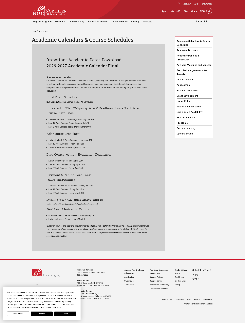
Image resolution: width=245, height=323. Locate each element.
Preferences (18, 314)
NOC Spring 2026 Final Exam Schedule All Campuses (70, 102)
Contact (35, 284)
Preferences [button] (57, 307)
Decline (42, 314)
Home (34, 31)
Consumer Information (159, 288)
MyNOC (178, 273)
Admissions (129, 273)
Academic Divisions (188, 50)
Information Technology (159, 285)
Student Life (129, 281)
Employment (179, 299)
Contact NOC (198, 11)
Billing (177, 285)
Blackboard (179, 277)
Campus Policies (156, 277)
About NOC (129, 285)
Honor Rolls (183, 101)
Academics (43, 31)
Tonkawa (186, 3)
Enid (196, 3)
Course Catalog (76, 21)
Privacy (196, 299)
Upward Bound (185, 133)
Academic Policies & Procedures (188, 57)
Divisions (60, 21)
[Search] (209, 10)
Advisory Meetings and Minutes (194, 65)
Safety (189, 299)
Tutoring (135, 21)
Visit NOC (175, 11)
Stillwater (207, 3)
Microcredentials (186, 117)
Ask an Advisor (185, 79)
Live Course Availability (190, 112)
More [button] (145, 21)
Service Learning (186, 128)
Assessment (184, 85)
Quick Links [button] (202, 21)
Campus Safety (156, 281)
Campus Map (155, 273)
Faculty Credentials (187, 90)
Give (186, 11)
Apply (165, 11)
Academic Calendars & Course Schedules (194, 43)
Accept (65, 314)
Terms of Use (167, 299)
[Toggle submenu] (150, 22)
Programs (182, 123)
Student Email (180, 281)
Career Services (119, 21)
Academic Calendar (97, 21)
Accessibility (207, 299)
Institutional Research (189, 106)
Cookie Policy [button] (65, 304)
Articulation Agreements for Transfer (192, 72)
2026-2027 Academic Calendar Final (83, 66)
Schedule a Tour (200, 270)
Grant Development (187, 96)
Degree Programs (42, 21)
